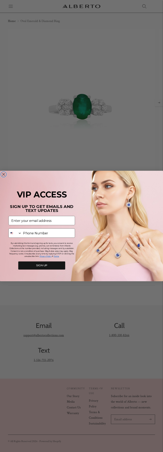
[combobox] (15, 233)
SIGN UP (42, 265)
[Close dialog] (4, 174)
